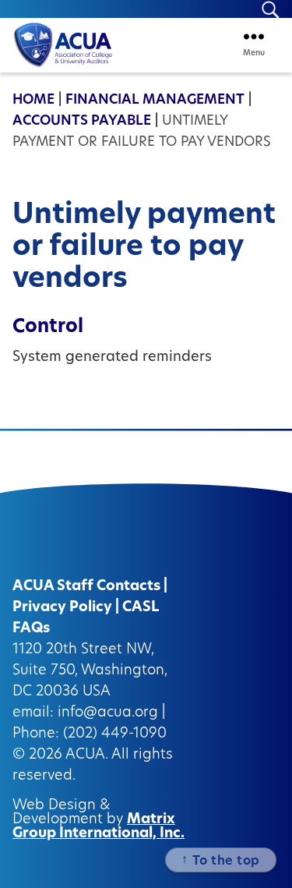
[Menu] (254, 36)
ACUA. (86, 755)
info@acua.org (108, 713)
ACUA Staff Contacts (86, 587)
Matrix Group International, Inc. (98, 827)
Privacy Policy (62, 608)
